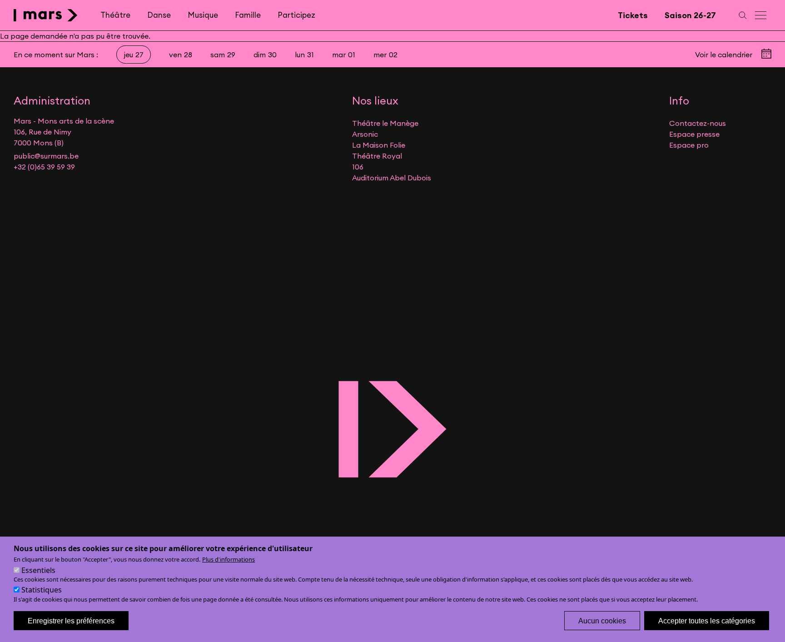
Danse (159, 15)
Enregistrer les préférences (71, 620)
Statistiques (41, 590)
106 (357, 166)
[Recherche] (743, 15)
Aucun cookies (602, 620)
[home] (46, 15)
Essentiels (38, 570)
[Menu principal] (761, 15)
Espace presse (694, 134)
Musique (203, 15)
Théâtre (115, 15)
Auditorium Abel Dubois (391, 177)
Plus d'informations (228, 559)
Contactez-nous (697, 123)
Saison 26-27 (690, 15)
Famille (248, 15)
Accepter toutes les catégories (706, 620)
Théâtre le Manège (385, 123)
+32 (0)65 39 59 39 (44, 166)
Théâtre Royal (377, 155)
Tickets (633, 15)
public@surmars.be (46, 155)
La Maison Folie (378, 144)
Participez (296, 15)
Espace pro (689, 144)
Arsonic (365, 134)
